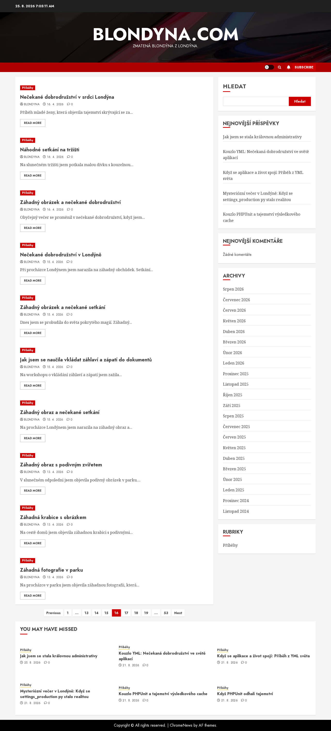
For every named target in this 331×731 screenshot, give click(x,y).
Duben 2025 (234, 458)
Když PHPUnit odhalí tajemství (245, 694)
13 (86, 612)
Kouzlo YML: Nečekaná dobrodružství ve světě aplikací (162, 655)
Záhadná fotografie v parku (51, 570)
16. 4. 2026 (55, 104)
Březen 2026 (234, 342)
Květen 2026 (234, 321)
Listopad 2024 (236, 511)
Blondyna (31, 104)
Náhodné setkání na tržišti (49, 149)
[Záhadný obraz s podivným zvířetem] (114, 455)
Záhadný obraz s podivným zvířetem (61, 464)
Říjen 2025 (232, 395)
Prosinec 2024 (236, 500)
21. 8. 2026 (131, 665)
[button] (279, 67)
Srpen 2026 (233, 289)
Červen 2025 (234, 437)
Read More (32, 123)
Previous (53, 612)
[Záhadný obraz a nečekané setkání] (114, 403)
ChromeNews (181, 725)
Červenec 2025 (236, 426)
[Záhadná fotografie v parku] (114, 560)
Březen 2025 (234, 468)
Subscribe (304, 67)
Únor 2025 (232, 479)
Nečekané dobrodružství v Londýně (60, 254)
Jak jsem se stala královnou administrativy (262, 136)
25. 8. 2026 (32, 663)
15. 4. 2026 (55, 262)
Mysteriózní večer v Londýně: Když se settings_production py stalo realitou (55, 693)
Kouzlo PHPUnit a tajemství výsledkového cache (163, 694)
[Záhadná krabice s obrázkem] (114, 508)
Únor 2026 (232, 352)
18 (136, 612)
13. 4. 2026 (55, 472)
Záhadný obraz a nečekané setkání (59, 412)
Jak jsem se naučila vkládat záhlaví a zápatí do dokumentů (86, 359)
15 (106, 612)
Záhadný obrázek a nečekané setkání (62, 307)
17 (126, 612)
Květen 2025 (234, 447)
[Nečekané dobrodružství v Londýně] (114, 245)
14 (96, 612)
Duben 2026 (234, 331)
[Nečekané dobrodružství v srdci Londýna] (114, 88)
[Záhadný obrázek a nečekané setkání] (114, 298)
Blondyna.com (166, 34)
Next (178, 612)
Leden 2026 (233, 363)
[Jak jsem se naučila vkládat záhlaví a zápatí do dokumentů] (114, 350)
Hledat (234, 86)
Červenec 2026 (236, 299)
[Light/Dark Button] (269, 67)
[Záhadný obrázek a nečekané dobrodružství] (114, 193)
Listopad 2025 (236, 384)
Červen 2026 (234, 310)
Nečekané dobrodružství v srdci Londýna (67, 97)
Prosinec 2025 (236, 373)
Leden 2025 (233, 490)
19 (146, 612)
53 (166, 612)
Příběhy (27, 88)
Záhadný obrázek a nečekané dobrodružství (70, 202)
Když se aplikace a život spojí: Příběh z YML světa (263, 656)
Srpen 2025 (233, 416)
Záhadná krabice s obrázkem (53, 517)
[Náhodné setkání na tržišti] (114, 140)
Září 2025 (231, 405)
